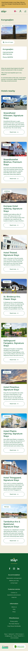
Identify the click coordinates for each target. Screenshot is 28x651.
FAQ (14, 609)
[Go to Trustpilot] (5, 646)
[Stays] (3, 11)
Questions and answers (14, 595)
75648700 (20, 636)
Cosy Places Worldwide (14, 626)
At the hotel (14, 583)
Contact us (14, 592)
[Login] (20, 11)
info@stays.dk (8, 636)
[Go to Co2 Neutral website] (19, 647)
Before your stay (14, 580)
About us (14, 607)
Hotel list (14, 597)
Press (14, 611)
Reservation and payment (14, 578)
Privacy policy (14, 621)
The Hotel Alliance (14, 623)
